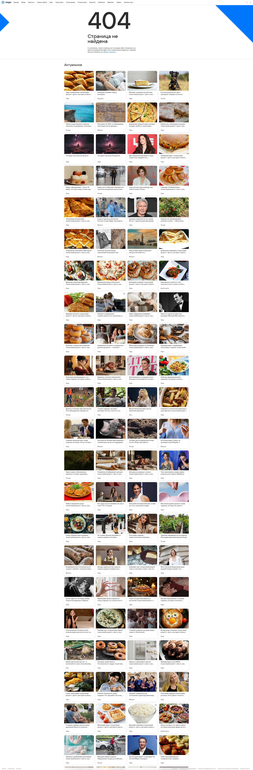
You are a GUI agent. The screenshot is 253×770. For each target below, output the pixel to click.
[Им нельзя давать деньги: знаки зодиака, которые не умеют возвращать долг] (174, 497)
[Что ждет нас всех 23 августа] (111, 149)
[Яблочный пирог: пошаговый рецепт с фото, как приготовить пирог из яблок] (111, 718)
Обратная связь (244, 768)
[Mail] (3, 2)
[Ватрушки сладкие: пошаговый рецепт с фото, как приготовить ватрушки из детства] (142, 275)
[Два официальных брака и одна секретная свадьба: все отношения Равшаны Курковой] (142, 149)
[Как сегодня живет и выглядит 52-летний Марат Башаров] (142, 750)
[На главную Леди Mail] (7, 2)
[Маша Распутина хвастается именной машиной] (142, 402)
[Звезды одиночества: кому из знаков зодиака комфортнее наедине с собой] (111, 560)
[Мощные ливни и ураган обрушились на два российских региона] (111, 750)
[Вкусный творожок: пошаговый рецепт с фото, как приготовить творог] (142, 718)
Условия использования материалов (228, 768)
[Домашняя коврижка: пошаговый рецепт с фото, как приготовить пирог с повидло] (174, 244)
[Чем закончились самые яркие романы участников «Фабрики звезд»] (174, 465)
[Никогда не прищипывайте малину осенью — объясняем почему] (174, 212)
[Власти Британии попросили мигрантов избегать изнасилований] (142, 244)
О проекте (174, 768)
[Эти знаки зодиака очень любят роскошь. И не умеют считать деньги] (174, 687)
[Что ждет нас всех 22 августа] (79, 149)
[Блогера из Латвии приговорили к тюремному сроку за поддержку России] (111, 434)
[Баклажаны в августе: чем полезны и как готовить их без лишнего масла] (174, 275)
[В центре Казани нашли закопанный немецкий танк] (111, 244)
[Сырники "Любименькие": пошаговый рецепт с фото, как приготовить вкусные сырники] (174, 180)
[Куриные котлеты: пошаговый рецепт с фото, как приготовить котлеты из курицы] (79, 307)
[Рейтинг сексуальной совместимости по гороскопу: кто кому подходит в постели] (111, 307)
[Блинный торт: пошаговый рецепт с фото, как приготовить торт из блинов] (142, 560)
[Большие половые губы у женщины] (111, 86)
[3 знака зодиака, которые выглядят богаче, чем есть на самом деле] (111, 402)
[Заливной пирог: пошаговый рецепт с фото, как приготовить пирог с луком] (174, 149)
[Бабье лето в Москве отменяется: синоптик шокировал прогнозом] (111, 180)
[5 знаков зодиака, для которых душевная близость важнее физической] (79, 718)
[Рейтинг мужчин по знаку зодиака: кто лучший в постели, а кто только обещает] (111, 687)
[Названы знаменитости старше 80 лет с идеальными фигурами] (142, 212)
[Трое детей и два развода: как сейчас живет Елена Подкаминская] (142, 180)
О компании (11, 768)
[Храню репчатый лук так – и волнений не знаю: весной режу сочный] (79, 655)
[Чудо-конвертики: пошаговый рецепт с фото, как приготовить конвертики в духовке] (79, 86)
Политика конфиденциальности (207, 768)
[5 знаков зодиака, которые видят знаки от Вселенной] (142, 623)
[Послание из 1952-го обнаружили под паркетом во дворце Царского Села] (111, 117)
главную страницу (109, 52)
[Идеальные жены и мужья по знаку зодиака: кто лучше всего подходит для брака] (111, 592)
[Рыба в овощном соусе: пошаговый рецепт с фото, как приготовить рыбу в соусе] (79, 497)
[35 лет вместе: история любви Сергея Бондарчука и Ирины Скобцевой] (79, 592)
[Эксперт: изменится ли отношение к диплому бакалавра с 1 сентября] (142, 687)
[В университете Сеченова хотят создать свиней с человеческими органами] (79, 560)
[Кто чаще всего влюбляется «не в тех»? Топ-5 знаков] (111, 497)
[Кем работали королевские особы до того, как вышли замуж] (142, 497)
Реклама (18, 768)
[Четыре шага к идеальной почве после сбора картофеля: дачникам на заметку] (142, 434)
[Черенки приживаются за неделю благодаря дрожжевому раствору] (174, 528)
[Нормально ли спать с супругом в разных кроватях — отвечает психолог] (111, 339)
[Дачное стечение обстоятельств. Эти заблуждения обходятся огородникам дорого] (79, 402)
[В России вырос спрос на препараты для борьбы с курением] (174, 434)
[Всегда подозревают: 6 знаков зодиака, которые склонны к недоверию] (174, 592)
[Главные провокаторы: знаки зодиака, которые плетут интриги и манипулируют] (79, 434)
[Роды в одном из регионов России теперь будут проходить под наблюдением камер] (111, 212)
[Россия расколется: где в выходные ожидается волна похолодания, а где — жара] (174, 86)
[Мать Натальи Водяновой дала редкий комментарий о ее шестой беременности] (174, 560)
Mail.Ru (4, 768)
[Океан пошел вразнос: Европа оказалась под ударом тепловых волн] (79, 117)
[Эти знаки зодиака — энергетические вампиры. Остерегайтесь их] (142, 528)
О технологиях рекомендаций (187, 768)
